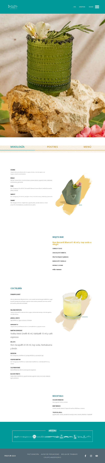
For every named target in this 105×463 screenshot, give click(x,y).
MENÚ (91, 7)
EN (75, 7)
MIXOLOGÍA (17, 146)
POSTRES (52, 146)
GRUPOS (82, 7)
